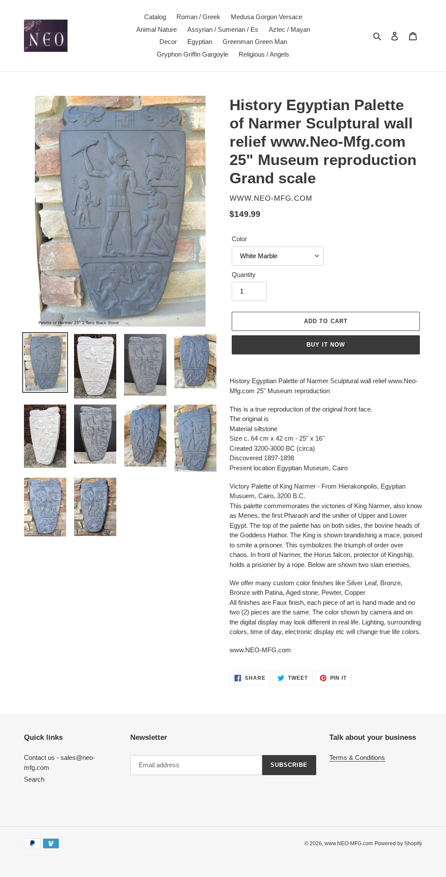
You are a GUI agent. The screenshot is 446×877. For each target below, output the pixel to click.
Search (34, 779)
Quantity (244, 274)
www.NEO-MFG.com (348, 843)
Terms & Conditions (357, 757)
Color (239, 239)
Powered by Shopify (398, 843)
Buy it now (326, 344)
